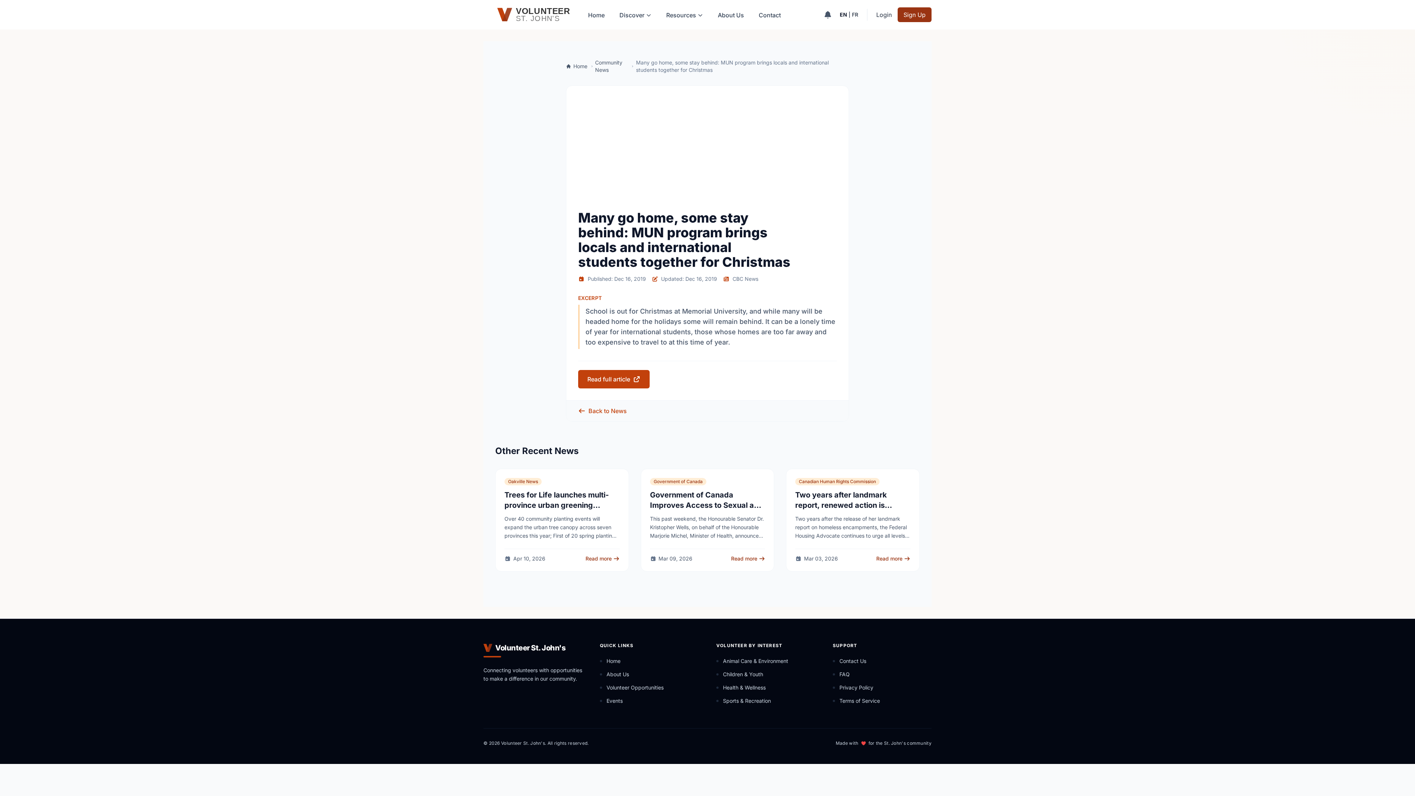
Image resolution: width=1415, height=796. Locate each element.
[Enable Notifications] (828, 15)
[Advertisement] (707, 153)
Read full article (608, 379)
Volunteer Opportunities (635, 687)
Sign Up (915, 14)
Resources (681, 15)
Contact (770, 15)
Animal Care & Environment (755, 661)
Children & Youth (743, 674)
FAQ (844, 674)
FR (855, 14)
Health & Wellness (744, 687)
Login (884, 14)
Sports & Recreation (747, 701)
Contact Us (852, 661)
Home (596, 15)
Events (615, 701)
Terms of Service (859, 701)
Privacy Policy (856, 687)
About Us (731, 15)
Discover (631, 15)
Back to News (607, 411)
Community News (608, 66)
